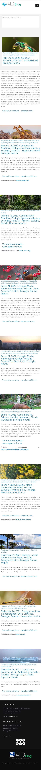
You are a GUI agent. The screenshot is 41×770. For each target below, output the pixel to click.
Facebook (17, 740)
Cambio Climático (10, 291)
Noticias (17, 60)
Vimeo (23, 743)
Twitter (20, 740)
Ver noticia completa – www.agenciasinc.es (13, 245)
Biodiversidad (31, 60)
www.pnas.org (24, 251)
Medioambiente (9, 492)
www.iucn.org (20, 634)
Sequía (4, 562)
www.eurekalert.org (22, 180)
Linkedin (23, 740)
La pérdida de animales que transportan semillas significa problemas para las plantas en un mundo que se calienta (19, 282)
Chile (22, 361)
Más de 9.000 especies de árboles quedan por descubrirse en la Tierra (20, 211)
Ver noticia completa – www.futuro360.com (19, 176)
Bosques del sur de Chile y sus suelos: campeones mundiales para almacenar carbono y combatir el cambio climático (20, 481)
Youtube (20, 743)
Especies (15, 616)
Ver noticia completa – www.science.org (18, 321)
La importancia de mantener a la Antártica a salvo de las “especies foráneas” (18, 665)
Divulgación (28, 669)
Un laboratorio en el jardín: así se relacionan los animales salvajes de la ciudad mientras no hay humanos (19, 410)
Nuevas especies (17, 223)
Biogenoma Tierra (31, 150)
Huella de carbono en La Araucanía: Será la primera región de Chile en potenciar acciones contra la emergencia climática (20, 352)
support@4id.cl (13, 716)
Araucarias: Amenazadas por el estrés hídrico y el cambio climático (19, 551)
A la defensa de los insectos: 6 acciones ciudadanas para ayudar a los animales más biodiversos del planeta (20, 54)
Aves (36, 288)
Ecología (7, 62)
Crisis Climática (25, 613)
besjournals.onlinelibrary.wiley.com (15, 449)
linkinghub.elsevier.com (23, 519)
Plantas (4, 293)
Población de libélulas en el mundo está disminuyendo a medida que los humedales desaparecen (18, 607)
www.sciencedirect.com (23, 695)
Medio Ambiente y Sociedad (17, 287)
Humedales (26, 616)
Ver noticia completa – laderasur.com (17, 111)
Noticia (16, 62)
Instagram (17, 743)
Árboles (26, 220)
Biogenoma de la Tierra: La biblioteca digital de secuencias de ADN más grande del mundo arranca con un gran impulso (20, 141)
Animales (25, 417)
